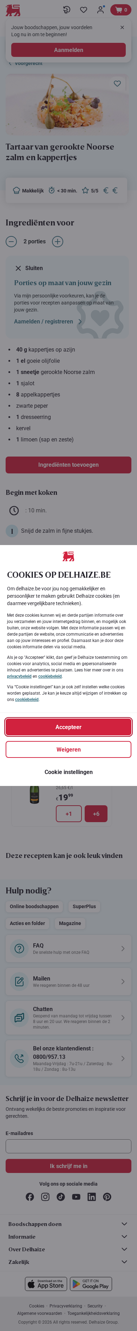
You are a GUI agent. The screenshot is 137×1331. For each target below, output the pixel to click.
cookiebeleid (50, 676)
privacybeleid (19, 676)
